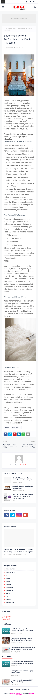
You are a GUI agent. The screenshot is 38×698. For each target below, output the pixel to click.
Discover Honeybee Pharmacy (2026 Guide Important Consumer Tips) (23, 648)
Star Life (9, 584)
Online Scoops (6, 618)
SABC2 (8, 581)
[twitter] (30, 1)
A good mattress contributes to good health (22, 487)
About (18, 689)
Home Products (16, 427)
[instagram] (34, 1)
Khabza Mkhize (9, 47)
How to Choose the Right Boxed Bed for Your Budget (22, 479)
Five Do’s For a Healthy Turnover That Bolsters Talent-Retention (22, 639)
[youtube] (25, 515)
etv (7, 596)
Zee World (9, 590)
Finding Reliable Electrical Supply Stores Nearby (22, 672)
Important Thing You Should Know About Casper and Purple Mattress (22, 496)
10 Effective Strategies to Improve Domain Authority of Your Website (22, 630)
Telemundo (9, 587)
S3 (6, 575)
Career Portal (6, 619)
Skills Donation (6, 616)
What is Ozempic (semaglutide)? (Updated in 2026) (22, 681)
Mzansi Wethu (10, 572)
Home (5, 28)
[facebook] (26, 1)
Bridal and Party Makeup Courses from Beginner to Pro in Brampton (18, 550)
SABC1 (8, 578)
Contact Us (25, 689)
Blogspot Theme (15, 693)
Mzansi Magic (10, 569)
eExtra (8, 593)
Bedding (10, 28)
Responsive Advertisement (19, 18)
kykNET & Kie (10, 603)
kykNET (8, 600)
